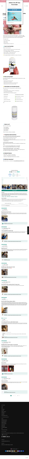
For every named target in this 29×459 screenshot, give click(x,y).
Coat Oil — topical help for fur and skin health (10, 155)
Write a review (14, 190)
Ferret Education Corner (4, 415)
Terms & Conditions (4, 423)
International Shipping (4, 427)
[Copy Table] (3, 102)
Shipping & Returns (4, 422)
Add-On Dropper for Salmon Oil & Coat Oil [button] (9, 392)
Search (2, 418)
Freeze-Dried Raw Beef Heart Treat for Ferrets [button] (10, 277)
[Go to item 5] (24, 186)
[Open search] (2, 205)
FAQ (2, 428)
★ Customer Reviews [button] (28, 230)
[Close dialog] (22, 0)
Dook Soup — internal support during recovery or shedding (11, 156)
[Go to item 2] (9, 186)
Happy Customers (4, 411)
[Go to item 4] (19, 186)
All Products (3, 409)
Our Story (3, 410)
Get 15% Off (14, 9)
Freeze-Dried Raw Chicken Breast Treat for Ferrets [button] (10, 337)
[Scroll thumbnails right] (26, 186)
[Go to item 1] (4, 186)
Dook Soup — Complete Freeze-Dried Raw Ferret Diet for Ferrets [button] (12, 241)
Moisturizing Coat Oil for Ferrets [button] (8, 223)
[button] (14, 179)
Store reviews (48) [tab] (21, 203)
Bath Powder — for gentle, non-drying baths (9, 154)
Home (2, 406)
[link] (14, 16)
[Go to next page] (19, 395)
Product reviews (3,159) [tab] (8, 203)
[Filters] (4, 205)
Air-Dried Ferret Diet (4, 421)
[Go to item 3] (14, 186)
